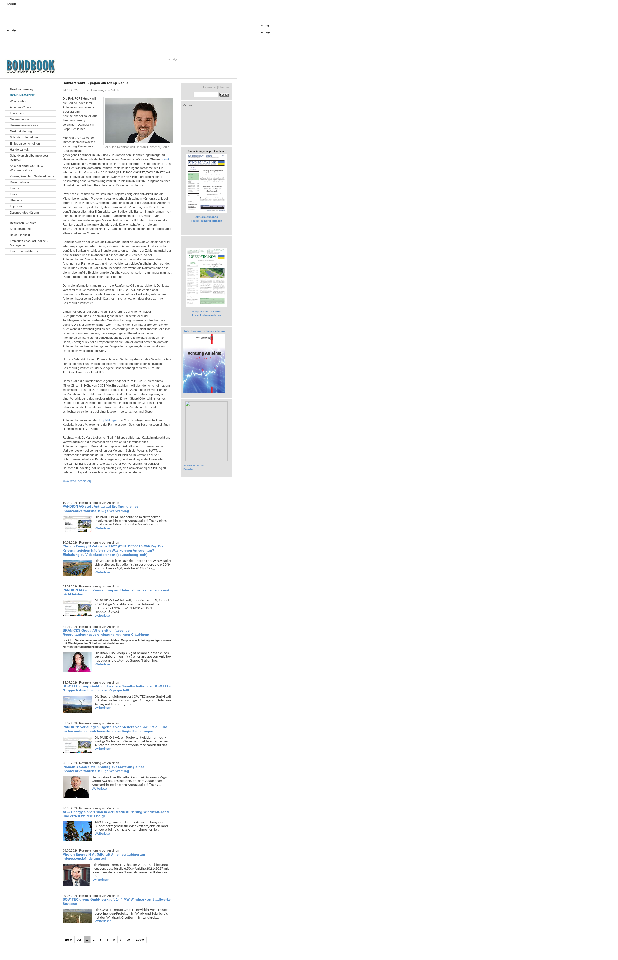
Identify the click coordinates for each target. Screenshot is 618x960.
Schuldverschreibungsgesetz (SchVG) (29, 158)
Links (13, 194)
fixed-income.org (21, 89)
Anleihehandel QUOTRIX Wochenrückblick (26, 168)
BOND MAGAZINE (22, 95)
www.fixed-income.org (77, 481)
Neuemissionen (20, 119)
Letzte (140, 939)
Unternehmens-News (24, 125)
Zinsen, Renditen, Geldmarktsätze (32, 176)
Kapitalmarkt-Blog (21, 229)
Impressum (17, 206)
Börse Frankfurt (20, 235)
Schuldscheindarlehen (25, 137)
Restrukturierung (21, 131)
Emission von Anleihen (25, 143)
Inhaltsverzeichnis (194, 465)
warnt (165, 159)
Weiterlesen (103, 528)
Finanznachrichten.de (24, 251)
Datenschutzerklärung (24, 212)
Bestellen (188, 469)
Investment (17, 113)
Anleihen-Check (20, 107)
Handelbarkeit (19, 149)
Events (14, 188)
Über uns (16, 200)
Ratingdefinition (20, 182)
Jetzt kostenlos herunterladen (204, 331)
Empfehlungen (108, 420)
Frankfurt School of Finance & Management (29, 243)
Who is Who (18, 101)
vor (129, 939)
